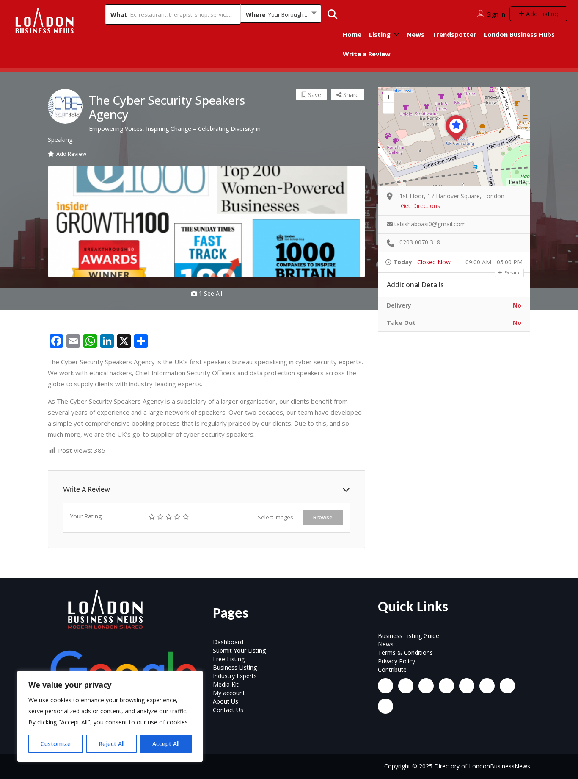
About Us (225, 701)
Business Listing (235, 667)
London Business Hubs (519, 34)
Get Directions (420, 206)
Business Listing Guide (408, 636)
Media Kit (226, 684)
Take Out (401, 323)
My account (229, 693)
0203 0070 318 (419, 242)
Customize (56, 744)
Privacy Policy (396, 661)
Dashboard (228, 642)
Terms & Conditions (405, 653)
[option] (206, 221)
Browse (323, 517)
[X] (466, 685)
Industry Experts (235, 676)
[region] (110, 716)
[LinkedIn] (426, 685)
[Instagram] (405, 685)
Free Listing (229, 659)
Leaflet (518, 182)
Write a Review (367, 54)
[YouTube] (487, 685)
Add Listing (541, 14)
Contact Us (228, 710)
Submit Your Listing (239, 650)
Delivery (399, 305)
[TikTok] (446, 685)
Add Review (71, 154)
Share (350, 95)
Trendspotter (454, 34)
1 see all (209, 293)
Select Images (275, 517)
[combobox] (281, 14)
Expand (512, 272)
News (415, 34)
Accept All (165, 744)
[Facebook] (385, 685)
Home (352, 34)
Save (313, 95)
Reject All (111, 744)
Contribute (392, 669)
